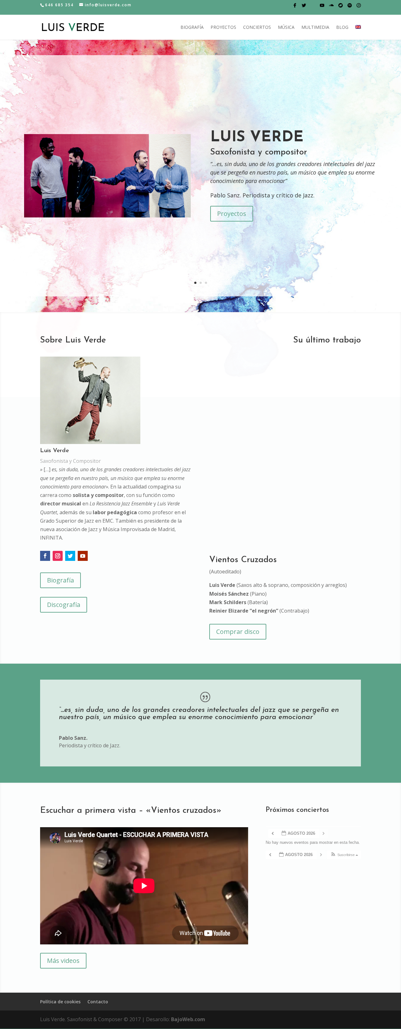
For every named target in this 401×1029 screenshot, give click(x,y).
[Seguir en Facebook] (45, 556)
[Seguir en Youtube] (83, 556)
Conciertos (257, 27)
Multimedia (315, 27)
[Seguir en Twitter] (70, 556)
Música (286, 27)
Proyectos (223, 27)
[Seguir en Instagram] (58, 556)
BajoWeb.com (188, 1019)
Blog (342, 27)
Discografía (63, 604)
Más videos (63, 960)
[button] (344, 855)
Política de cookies (60, 1002)
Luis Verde (257, 137)
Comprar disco (237, 631)
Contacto (97, 1002)
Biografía (192, 27)
